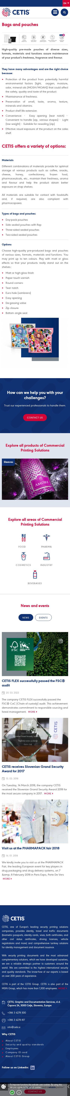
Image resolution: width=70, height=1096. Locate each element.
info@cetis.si (13, 1027)
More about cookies (19, 1092)
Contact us (35, 417)
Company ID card (16, 1052)
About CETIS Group (18, 1056)
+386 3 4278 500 (16, 1012)
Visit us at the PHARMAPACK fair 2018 (30, 848)
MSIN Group (8, 988)
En (65, 3)
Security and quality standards (25, 1044)
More (31, 711)
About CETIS (13, 1040)
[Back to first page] (16, 12)
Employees (12, 1048)
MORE (61, 988)
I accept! (12, 1092)
